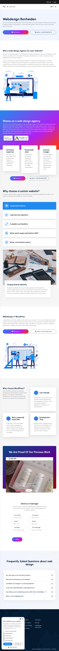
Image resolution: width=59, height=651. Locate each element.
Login (55, 2)
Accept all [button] (8, 644)
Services (37, 622)
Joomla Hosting (25, 628)
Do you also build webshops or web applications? (20, 587)
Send (17, 539)
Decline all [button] (18, 644)
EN (53, 6)
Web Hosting (24, 620)
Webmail (49, 2)
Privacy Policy (46, 649)
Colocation (38, 620)
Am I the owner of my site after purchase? (18, 575)
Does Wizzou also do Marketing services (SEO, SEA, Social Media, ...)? (26, 592)
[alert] (13, 633)
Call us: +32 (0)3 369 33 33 (44, 32)
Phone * (34, 521)
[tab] (29, 206)
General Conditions (37, 649)
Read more (13, 628)
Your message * (36, 527)
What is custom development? (15, 596)
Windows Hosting (26, 622)
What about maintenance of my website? (18, 579)
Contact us (16, 32)
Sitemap (54, 649)
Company (17, 527)
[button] (13, 647)
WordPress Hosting (26, 625)
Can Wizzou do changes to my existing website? (20, 583)
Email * (16, 521)
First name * (17, 515)
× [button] (22, 618)
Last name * (35, 515)
